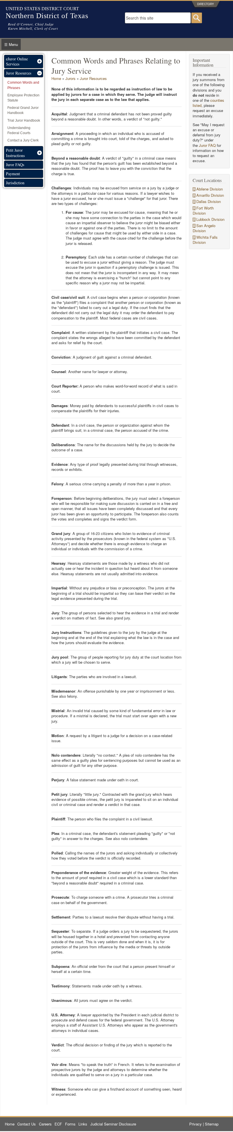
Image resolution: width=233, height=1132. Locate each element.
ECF (58, 1124)
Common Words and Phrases (23, 85)
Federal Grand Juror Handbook (23, 110)
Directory (205, 4)
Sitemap (212, 1124)
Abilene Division (209, 189)
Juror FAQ (207, 145)
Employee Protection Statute (23, 97)
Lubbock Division (210, 219)
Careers (45, 1124)
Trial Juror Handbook (23, 120)
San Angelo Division (204, 228)
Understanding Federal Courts (18, 130)
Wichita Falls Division (205, 239)
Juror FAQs (15, 164)
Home (56, 78)
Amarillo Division (210, 195)
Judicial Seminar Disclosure (113, 1124)
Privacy (195, 1124)
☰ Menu (11, 44)
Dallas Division (208, 201)
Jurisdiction (15, 182)
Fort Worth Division (203, 210)
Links (82, 1124)
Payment (13, 173)
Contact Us (26, 1124)
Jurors (70, 78)
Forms (70, 1124)
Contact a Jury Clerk (23, 140)
